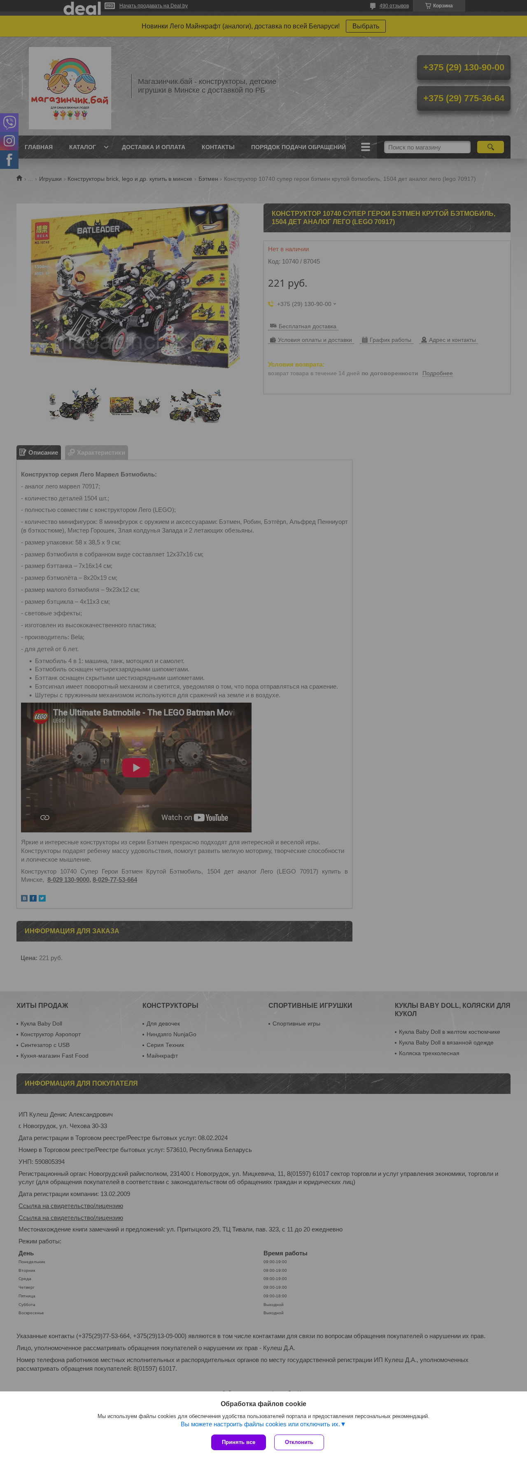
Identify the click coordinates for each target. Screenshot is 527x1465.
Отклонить (299, 1442)
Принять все (238, 1442)
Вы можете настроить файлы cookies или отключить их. (260, 1424)
